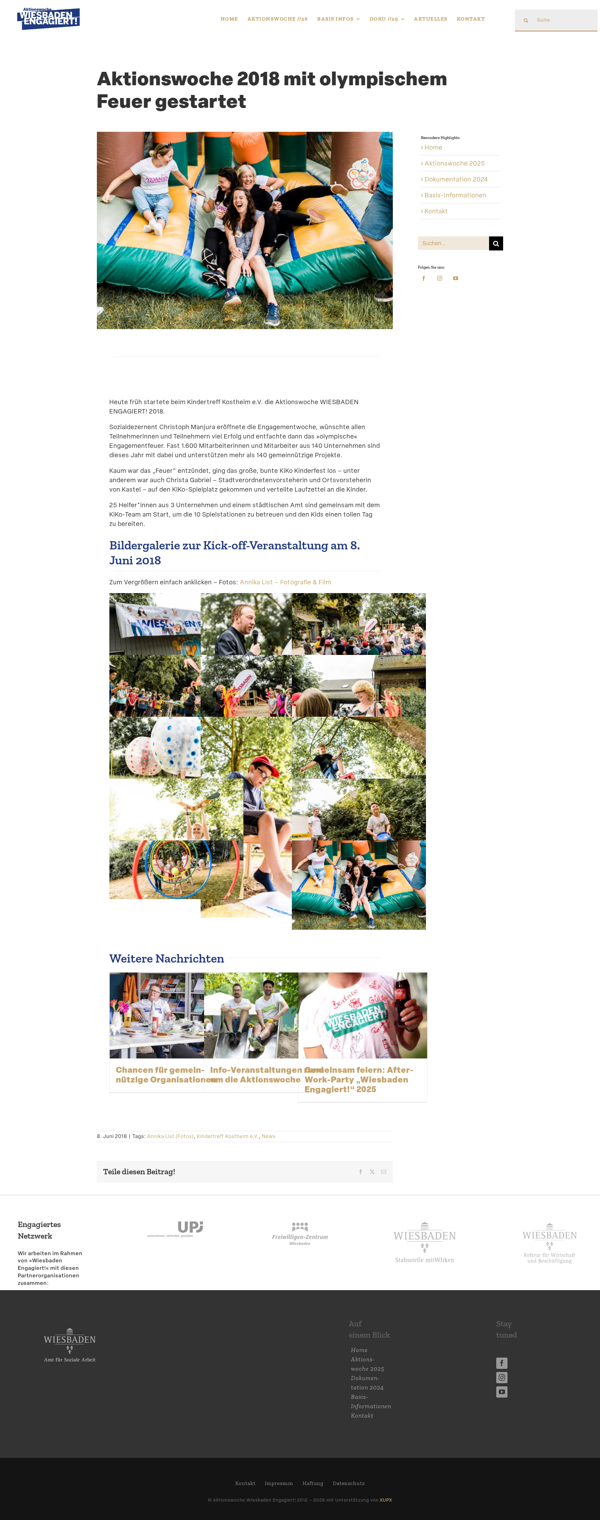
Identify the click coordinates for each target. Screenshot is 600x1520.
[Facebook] (424, 278)
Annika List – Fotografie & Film (285, 582)
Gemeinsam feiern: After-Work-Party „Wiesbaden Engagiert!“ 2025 (359, 1079)
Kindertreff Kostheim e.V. (228, 1136)
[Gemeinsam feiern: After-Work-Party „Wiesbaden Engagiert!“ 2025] (362, 1015)
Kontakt (436, 211)
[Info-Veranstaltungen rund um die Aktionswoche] (268, 1015)
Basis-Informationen (456, 195)
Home (433, 147)
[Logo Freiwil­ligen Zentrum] (300, 1211)
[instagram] (502, 1377)
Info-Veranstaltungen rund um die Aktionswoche (267, 1074)
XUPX (386, 1500)
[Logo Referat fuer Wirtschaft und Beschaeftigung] (549, 1220)
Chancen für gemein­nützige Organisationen (166, 1074)
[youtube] (502, 1392)
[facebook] (502, 1363)
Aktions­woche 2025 (455, 163)
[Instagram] (440, 278)
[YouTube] (456, 278)
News (269, 1136)
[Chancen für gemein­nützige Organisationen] (174, 1015)
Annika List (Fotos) (170, 1136)
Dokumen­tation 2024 (456, 179)
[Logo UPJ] (175, 1211)
